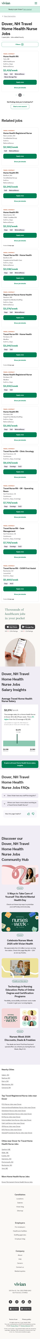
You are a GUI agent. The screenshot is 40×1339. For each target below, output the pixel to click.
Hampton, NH (6, 1159)
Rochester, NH (7, 1165)
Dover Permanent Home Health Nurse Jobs (17, 1182)
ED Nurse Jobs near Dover (11, 1117)
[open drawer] (35, 3)
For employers (20, 1227)
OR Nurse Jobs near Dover (11, 1126)
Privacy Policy (14, 1326)
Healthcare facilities (20, 1231)
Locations (20, 1199)
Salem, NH (5, 1075)
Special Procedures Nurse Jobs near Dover (17, 1133)
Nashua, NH (6, 1078)
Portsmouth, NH (7, 1162)
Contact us (20, 1267)
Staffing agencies (20, 1235)
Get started (27, 9)
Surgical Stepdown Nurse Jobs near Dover (17, 1114)
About (20, 1255)
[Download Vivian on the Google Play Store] (28, 627)
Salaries (20, 1203)
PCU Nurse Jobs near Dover (12, 1104)
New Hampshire (10, 16)
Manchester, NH (7, 1084)
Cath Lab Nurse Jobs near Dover (13, 1123)
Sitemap (20, 1211)
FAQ (20, 1259)
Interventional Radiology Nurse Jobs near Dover (19, 1107)
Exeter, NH (5, 1156)
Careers (20, 1263)
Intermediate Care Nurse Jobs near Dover (16, 1120)
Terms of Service (25, 1326)
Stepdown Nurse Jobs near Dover (14, 1111)
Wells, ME (5, 1153)
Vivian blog (20, 1207)
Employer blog (20, 1239)
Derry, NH (5, 1081)
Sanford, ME (6, 1149)
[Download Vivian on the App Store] (12, 627)
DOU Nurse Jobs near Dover (12, 1130)
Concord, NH (6, 1088)
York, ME (5, 1168)
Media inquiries (20, 1271)
